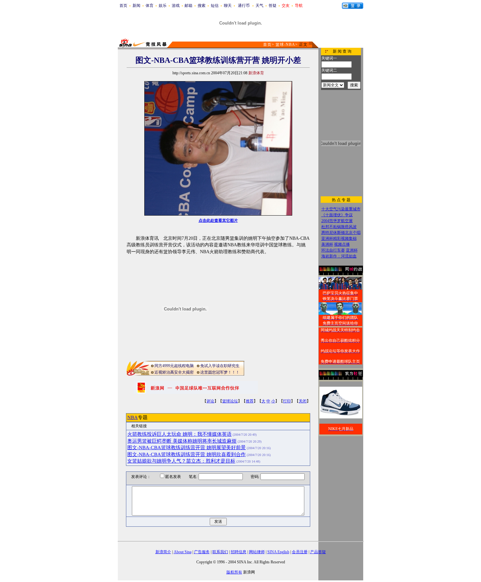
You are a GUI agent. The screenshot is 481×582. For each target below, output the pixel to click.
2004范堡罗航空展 (337, 221)
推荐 (250, 401)
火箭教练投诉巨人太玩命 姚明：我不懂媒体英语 (179, 434)
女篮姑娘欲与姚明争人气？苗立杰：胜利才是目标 (181, 461)
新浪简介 (163, 552)
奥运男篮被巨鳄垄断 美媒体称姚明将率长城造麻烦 (182, 441)
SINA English (278, 552)
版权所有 (234, 572)
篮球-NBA (285, 44)
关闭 (303, 401)
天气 (259, 5)
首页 (123, 5)
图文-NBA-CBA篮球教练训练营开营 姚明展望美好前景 (186, 447)
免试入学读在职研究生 (220, 365)
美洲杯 (327, 244)
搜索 (201, 5)
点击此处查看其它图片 (218, 220)
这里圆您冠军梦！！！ (220, 372)
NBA (132, 417)
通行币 (244, 5)
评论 (210, 401)
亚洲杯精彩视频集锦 (339, 238)
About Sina (182, 552)
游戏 (176, 5)
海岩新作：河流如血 (339, 256)
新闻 (136, 5)
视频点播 (342, 244)
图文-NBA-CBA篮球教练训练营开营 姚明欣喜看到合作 (186, 454)
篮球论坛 (230, 401)
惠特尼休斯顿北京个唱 (341, 232)
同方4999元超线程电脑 (174, 365)
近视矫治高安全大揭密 (174, 372)
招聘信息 (238, 552)
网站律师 (257, 552)
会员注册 (300, 552)
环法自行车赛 (333, 250)
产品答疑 (318, 552)
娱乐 (163, 5)
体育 (149, 5)
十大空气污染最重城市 (341, 209)
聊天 (228, 5)
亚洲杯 (352, 250)
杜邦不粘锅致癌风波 (339, 226)
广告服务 (202, 552)
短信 (215, 5)
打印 (287, 401)
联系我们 (220, 552)
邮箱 (188, 5)
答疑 (272, 5)
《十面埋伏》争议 (337, 215)
